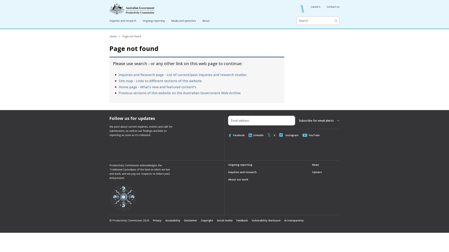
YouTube (314, 135)
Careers (315, 6)
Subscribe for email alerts (316, 120)
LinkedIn (258, 135)
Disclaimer (190, 220)
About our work (238, 179)
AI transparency (294, 220)
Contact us (333, 6)
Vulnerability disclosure (266, 220)
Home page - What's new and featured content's (157, 87)
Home (113, 36)
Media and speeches (183, 20)
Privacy (157, 220)
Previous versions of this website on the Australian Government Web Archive (180, 93)
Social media (225, 220)
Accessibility (172, 220)
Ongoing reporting (154, 20)
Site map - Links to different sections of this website (160, 81)
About (206, 20)
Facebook (239, 135)
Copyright (207, 220)
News (315, 164)
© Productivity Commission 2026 (129, 220)
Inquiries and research (122, 20)
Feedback (242, 220)
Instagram (292, 135)
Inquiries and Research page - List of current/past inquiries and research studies (183, 74)
